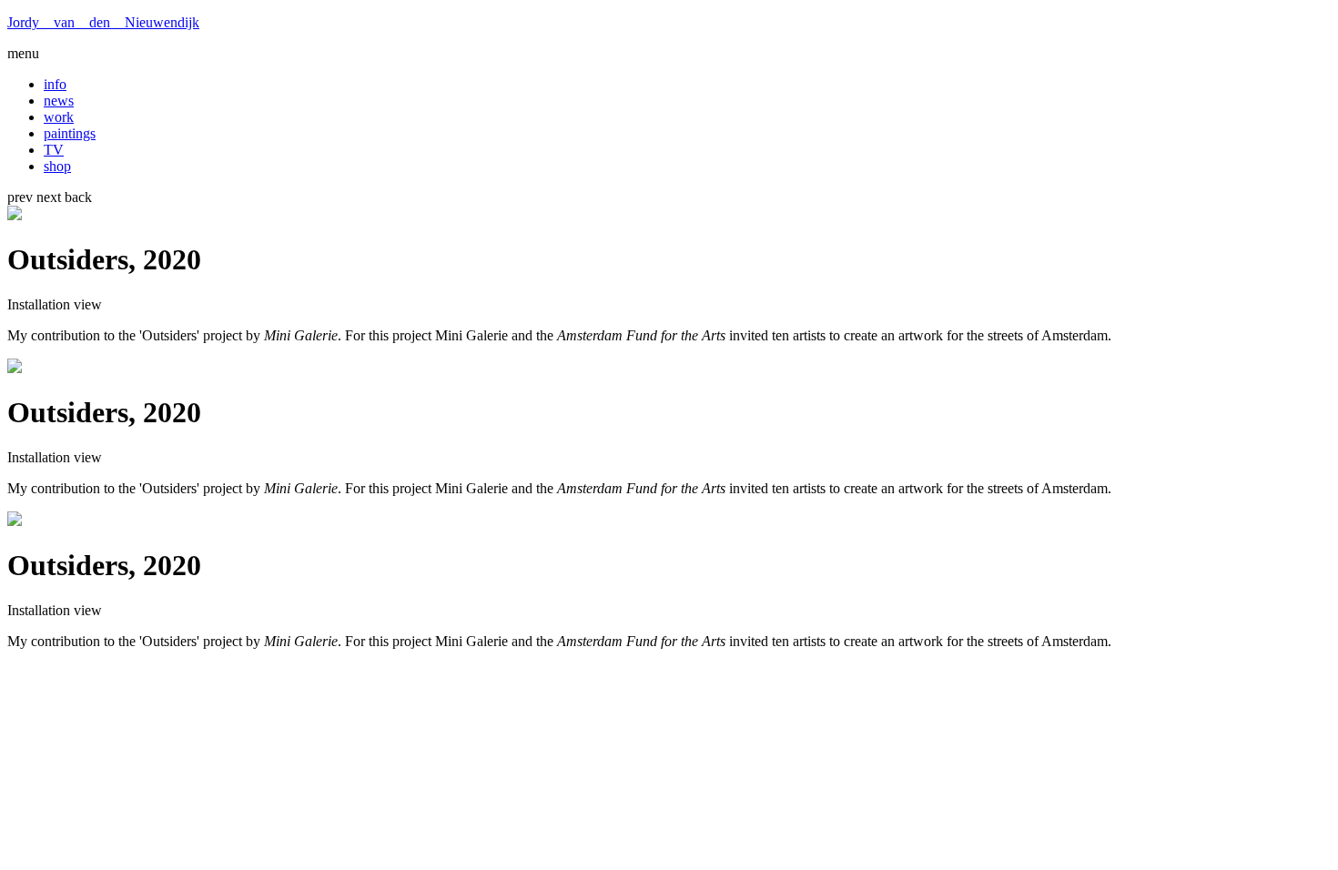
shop (57, 166)
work (59, 117)
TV (54, 149)
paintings (70, 133)
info (55, 84)
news (59, 100)
